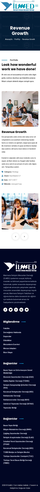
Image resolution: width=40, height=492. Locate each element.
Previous (15, 236)
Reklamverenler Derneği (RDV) (16, 400)
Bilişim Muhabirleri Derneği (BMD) (17, 429)
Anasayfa (8, 39)
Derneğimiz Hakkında (12, 332)
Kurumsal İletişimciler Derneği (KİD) (18, 392)
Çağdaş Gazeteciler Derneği (15, 433)
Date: (6, 180)
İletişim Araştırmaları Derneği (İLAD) (18, 437)
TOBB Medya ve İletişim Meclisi (16, 452)
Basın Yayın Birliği (10, 425)
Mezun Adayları (9, 348)
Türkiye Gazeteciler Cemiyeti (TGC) (18, 456)
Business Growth (14, 221)
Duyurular (7, 336)
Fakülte (6, 328)
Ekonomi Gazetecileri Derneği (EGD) (18, 377)
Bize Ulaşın (7, 352)
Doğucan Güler (24, 488)
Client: (6, 176)
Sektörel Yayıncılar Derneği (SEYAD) (18, 404)
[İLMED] (18, 5)
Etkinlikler (7, 340)
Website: (7, 184)
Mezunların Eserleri (11, 344)
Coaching (9, 225)
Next (24, 236)
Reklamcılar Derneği (11, 396)
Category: (8, 172)
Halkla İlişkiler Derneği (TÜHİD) (16, 381)
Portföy (17, 39)
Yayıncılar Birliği (9, 408)
